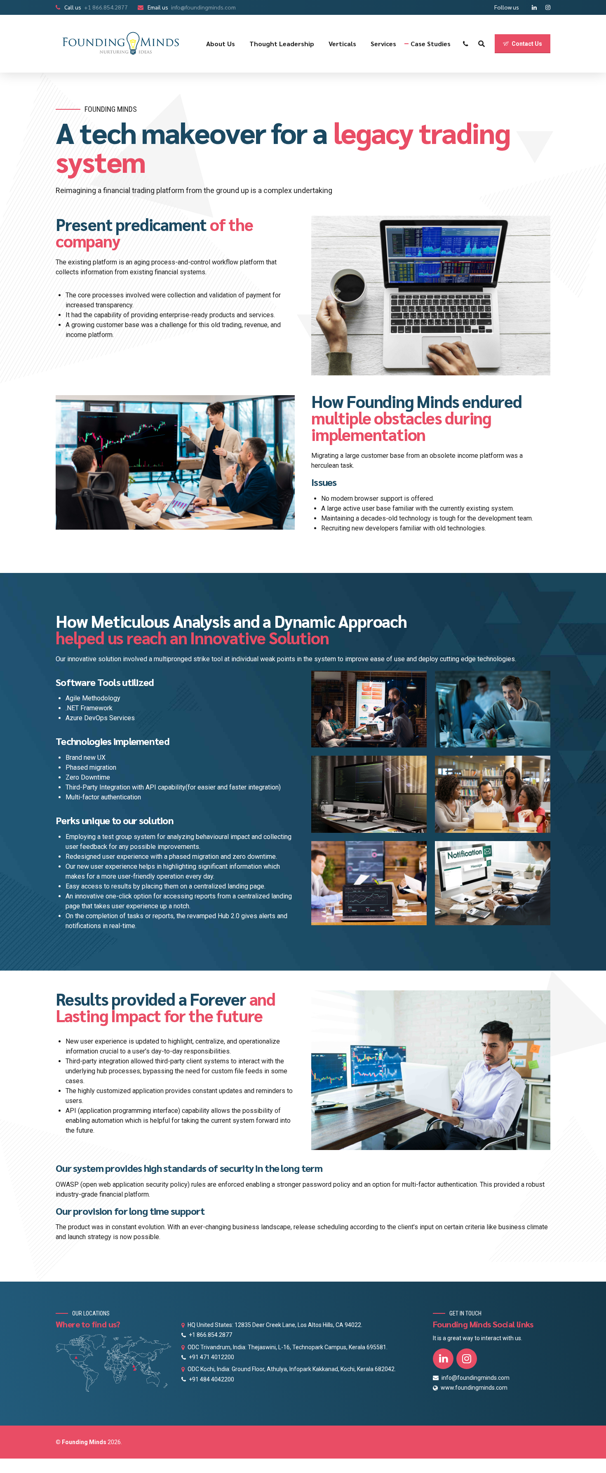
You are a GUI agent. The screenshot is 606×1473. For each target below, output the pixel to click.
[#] (481, 44)
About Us (220, 43)
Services (383, 43)
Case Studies (431, 43)
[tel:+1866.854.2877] (465, 44)
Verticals (342, 43)
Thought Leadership (281, 43)
